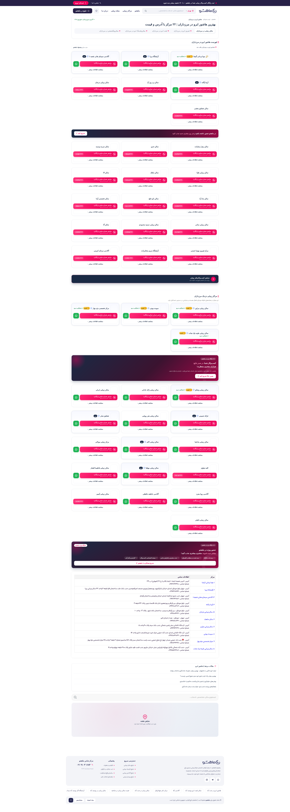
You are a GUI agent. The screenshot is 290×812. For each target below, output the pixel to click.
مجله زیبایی (115, 11)
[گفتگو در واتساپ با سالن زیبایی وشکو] (175, 397)
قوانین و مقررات (108, 765)
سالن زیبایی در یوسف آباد (98, 790)
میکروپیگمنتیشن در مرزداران (108, 31)
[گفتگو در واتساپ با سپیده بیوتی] (126, 315)
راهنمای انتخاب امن (107, 777)
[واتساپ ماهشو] (218, 779)
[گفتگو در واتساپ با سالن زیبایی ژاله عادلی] (126, 397)
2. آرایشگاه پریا (210, 590)
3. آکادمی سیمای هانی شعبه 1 (204, 597)
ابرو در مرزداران (206, 19)
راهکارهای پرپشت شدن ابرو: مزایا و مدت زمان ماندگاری (199, 686)
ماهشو (137, 11)
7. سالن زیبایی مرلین (207, 626)
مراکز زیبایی (127, 11)
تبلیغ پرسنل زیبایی (128, 777)
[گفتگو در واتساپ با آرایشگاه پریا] (126, 64)
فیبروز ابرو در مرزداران (182, 31)
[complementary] (145, 368)
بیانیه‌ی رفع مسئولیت (106, 773)
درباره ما (105, 11)
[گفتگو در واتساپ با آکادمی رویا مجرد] (175, 501)
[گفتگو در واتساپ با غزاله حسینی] (175, 423)
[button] (145, 720)
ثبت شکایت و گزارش (107, 769)
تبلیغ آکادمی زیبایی (128, 773)
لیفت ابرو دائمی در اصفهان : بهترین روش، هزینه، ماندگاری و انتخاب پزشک (193, 671)
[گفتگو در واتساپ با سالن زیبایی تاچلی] (175, 527)
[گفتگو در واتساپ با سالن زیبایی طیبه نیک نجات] (175, 341)
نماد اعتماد (90, 800)
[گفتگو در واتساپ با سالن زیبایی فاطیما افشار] (76, 475)
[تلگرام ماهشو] (212, 779)
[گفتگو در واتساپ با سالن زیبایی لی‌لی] (76, 397)
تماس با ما (95, 3)
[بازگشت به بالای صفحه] (71, 800)
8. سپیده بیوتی (209, 634)
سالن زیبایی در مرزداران (204, 31)
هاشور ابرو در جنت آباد (214, 790)
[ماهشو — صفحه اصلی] (207, 10)
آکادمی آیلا (176, 790)
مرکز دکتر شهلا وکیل (161, 790)
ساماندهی (79, 800)
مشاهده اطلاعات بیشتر (195, 69)
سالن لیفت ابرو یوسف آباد (193, 790)
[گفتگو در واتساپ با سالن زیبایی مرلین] (175, 315)
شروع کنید (81, 133)
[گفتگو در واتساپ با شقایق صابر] (76, 423)
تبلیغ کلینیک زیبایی (128, 769)
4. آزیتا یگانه (210, 604)
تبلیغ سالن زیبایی (129, 765)
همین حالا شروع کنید (206, 376)
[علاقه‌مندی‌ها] (96, 10)
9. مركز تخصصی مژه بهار (206, 641)
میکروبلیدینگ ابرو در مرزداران (135, 31)
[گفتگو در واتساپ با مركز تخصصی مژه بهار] (76, 315)
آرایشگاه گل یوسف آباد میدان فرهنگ (73, 790)
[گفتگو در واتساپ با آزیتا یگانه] (175, 90)
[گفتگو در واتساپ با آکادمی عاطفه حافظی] (126, 501)
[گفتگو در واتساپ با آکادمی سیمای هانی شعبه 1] (76, 64)
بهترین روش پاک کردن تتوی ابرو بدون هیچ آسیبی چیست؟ (198, 676)
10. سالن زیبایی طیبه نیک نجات (204, 648)
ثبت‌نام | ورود (79, 3)
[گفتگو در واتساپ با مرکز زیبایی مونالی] (76, 449)
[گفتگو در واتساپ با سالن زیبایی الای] (126, 449)
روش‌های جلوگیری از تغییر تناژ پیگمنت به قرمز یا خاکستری (198, 681)
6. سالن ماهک (209, 619)
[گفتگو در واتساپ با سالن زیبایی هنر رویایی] (126, 423)
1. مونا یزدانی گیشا (208, 582)
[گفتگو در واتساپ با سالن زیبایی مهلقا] (126, 475)
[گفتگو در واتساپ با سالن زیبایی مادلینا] (175, 449)
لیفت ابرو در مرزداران (159, 31)
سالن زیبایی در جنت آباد (142, 790)
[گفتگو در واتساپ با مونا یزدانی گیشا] (175, 64)
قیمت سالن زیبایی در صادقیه (120, 790)
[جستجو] (146, 11)
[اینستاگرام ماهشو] (207, 779)
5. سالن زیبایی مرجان (207, 612)
